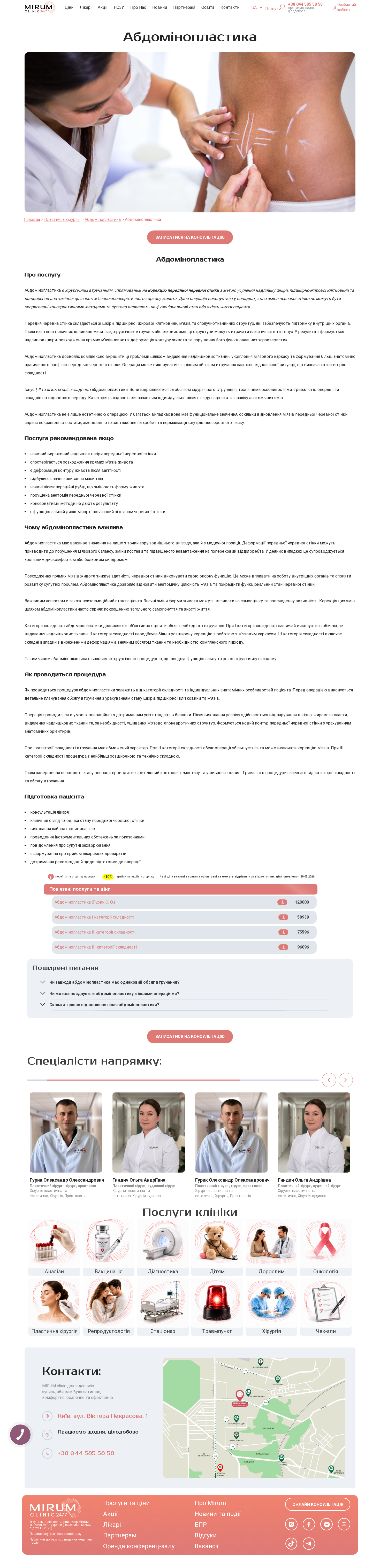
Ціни (69, 7)
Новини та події (217, 1514)
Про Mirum (210, 1503)
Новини (159, 7)
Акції (103, 7)
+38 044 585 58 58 (305, 4)
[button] (329, 1080)
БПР (201, 1524)
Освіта (207, 7)
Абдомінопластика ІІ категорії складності (95, 932)
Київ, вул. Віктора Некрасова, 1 (103, 1416)
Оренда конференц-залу (138, 1546)
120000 (302, 902)
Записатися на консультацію (190, 237)
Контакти (230, 7)
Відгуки (206, 1535)
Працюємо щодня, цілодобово (301, 9)
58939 (303, 917)
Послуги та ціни (126, 1503)
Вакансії (206, 1546)
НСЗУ (119, 7)
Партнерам (184, 7)
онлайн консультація (317, 1504)
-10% (108, 877)
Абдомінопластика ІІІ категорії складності (96, 947)
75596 (303, 932)
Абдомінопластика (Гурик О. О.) (85, 902)
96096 (303, 947)
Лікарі (86, 7)
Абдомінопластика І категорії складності (94, 917)
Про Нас (138, 7)
